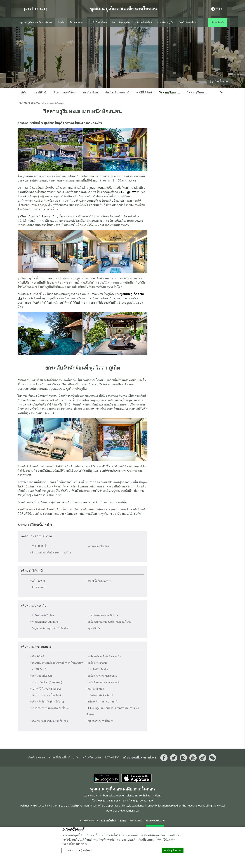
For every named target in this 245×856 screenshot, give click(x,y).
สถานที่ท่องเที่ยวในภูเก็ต (64, 757)
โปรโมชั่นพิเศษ (100, 22)
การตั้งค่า (68, 850)
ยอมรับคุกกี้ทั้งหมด (172, 850)
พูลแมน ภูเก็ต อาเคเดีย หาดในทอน (36, 22)
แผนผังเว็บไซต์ (108, 820)
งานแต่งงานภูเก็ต (165, 22)
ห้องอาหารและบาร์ (78, 22)
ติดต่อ (123, 820)
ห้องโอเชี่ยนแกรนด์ (117, 92)
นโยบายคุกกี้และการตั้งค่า (139, 757)
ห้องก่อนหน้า (24, 92)
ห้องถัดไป (221, 92)
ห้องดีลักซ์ (40, 92)
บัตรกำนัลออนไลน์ (187, 22)
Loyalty (112, 757)
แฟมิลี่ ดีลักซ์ (144, 92)
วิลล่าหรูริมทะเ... (169, 92)
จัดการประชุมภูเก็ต (121, 22)
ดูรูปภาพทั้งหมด (218, 81)
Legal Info (136, 820)
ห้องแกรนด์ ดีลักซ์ (64, 92)
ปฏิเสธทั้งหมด (85, 850)
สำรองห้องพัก (217, 22)
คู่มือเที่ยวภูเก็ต (92, 757)
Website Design (155, 820)
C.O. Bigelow (127, 192)
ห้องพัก (61, 22)
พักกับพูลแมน (36, 757)
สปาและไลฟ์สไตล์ (143, 22)
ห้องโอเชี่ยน (90, 92)
